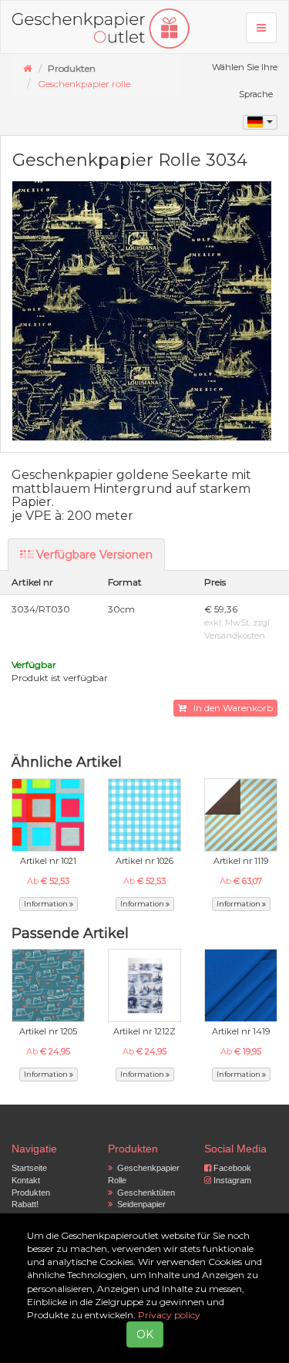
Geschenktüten (144, 1192)
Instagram (231, 1180)
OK (144, 1334)
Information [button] (46, 903)
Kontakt (26, 1180)
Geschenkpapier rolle (84, 83)
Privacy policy (169, 1315)
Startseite (29, 1167)
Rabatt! (25, 1204)
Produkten (31, 1192)
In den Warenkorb (230, 708)
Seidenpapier (139, 1204)
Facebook (231, 1167)
